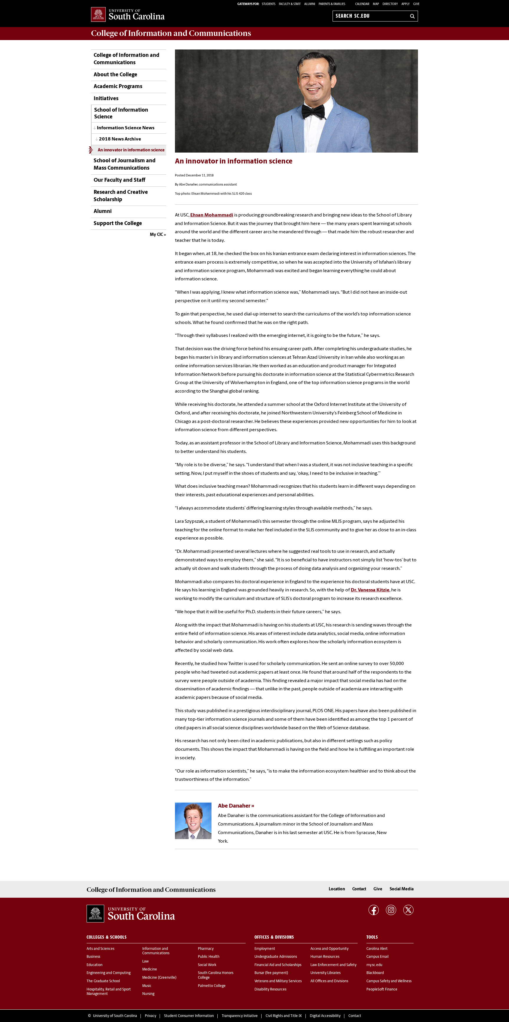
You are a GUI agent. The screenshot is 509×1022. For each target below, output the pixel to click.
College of (171, 33)
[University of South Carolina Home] (128, 15)
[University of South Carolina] (131, 913)
